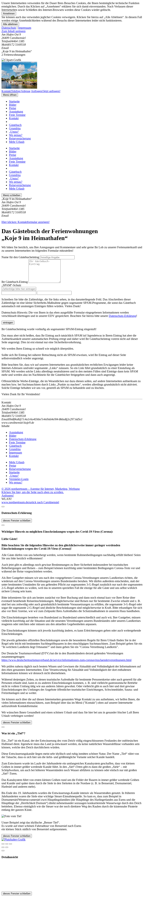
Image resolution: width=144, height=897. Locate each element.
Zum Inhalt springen (14, 31)
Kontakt (14, 118)
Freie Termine (17, 114)
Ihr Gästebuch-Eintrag (15, 281)
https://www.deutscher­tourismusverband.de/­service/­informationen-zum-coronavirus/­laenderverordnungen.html (66, 660)
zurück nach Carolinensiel (43, 502)
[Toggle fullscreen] (6, 843)
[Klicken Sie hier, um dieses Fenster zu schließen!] (3, 506)
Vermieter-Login (18, 479)
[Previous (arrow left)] (3, 847)
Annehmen (9, 13)
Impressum (24, 27)
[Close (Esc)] (3, 843)
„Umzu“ (14, 131)
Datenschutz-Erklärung (122, 315)
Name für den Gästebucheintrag (20, 257)
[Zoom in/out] (10, 843)
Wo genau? (15, 135)
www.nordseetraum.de (15, 502)
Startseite (14, 101)
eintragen (8, 322)
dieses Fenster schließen (16, 520)
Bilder (12, 104)
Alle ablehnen (10, 24)
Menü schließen (11, 195)
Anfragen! (8, 495)
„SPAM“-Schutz (11, 285)
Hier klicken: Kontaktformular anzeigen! (26, 222)
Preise (12, 108)
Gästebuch (15, 125)
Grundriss (15, 128)
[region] (72, 31)
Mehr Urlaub (16, 141)
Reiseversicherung (20, 138)
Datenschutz (9, 27)
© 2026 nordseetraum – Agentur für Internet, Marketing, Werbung (41, 488)
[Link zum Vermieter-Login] (14, 839)
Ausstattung (16, 111)
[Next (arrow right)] (6, 847)
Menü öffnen (9, 94)
